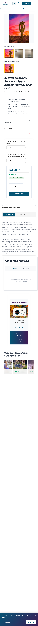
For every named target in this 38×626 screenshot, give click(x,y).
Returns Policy (19, 340)
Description (9, 214)
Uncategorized (19, 9)
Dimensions (21, 214)
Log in (14, 268)
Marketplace (9, 9)
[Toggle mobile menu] (34, 3)
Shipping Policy (19, 334)
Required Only (8, 622)
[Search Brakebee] (14, 3)
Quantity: (12, 182)
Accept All (31, 622)
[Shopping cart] (19, 3)
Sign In (26, 3)
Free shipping (8, 128)
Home (2, 9)
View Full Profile (19, 327)
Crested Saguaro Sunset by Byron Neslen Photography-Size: (17, 155)
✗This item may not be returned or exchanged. (18, 133)
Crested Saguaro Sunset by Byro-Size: (17, 142)
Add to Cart (19, 193)
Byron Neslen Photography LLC (19, 92)
